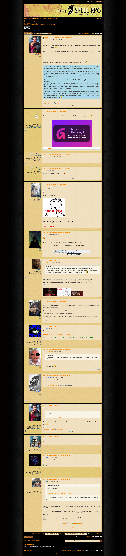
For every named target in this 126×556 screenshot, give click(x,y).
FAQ (26, 21)
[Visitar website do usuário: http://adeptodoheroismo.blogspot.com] (25, 400)
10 (101, 33)
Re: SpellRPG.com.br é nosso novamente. (56, 111)
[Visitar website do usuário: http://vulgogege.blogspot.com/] (25, 130)
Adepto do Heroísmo (50, 385)
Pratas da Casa (37, 18)
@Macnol (46, 103)
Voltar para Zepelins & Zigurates (32, 540)
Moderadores (42, 30)
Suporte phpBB (66, 554)
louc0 (47, 328)
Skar (47, 303)
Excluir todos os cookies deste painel (76, 550)
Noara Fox (48, 186)
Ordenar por (62, 533)
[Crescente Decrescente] (83, 533)
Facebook (52, 103)
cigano (47, 481)
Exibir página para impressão (98, 18)
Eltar (47, 170)
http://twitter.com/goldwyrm (35, 127)
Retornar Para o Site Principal (27, 1)
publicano (48, 262)
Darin (47, 438)
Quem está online (29, 544)
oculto (47, 457)
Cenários (44, 18)
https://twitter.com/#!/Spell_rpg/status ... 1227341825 (57, 334)
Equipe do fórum (63, 550)
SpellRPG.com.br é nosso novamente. (39, 24)
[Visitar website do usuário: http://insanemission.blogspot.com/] (25, 277)
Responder (26, 32)
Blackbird (48, 234)
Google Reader (59, 103)
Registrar (31, 21)
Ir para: (62, 540)
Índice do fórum (29, 18)
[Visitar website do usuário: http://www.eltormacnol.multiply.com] (25, 62)
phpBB (56, 553)
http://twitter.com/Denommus (34, 398)
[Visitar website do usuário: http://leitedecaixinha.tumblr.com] (25, 163)
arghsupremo (49, 351)
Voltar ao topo (100, 107)
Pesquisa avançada (80, 1)
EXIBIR (49, 148)
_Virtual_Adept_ (35, 30)
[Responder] (28, 537)
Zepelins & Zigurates (52, 18)
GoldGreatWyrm (49, 113)
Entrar (37, 21)
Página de (87, 33)
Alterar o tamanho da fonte (101, 18)
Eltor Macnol (48, 39)
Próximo (99, 533)
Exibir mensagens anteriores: (38, 533)
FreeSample (48, 156)
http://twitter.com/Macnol (35, 60)
